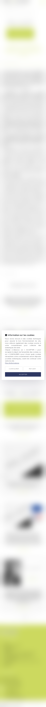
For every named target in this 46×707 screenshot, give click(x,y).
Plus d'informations (12, 363)
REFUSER (32, 369)
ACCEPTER (23, 374)
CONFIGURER (14, 369)
